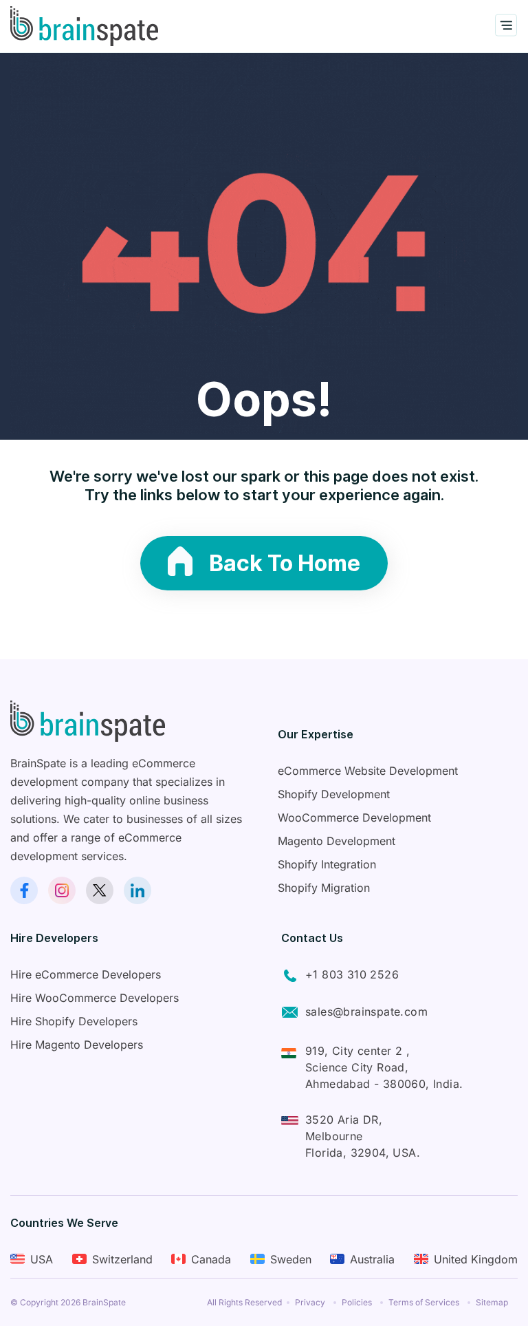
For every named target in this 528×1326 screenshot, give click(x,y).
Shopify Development (334, 794)
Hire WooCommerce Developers (94, 998)
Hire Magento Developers (76, 1044)
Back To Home (284, 563)
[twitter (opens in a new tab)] (99, 890)
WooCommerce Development (354, 817)
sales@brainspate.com (366, 1011)
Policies (357, 1302)
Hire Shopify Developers (74, 1021)
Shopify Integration (327, 864)
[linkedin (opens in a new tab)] (137, 890)
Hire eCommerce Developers (85, 974)
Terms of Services (423, 1302)
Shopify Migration (324, 888)
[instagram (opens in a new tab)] (62, 890)
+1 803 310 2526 (352, 974)
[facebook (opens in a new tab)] (24, 890)
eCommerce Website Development (368, 771)
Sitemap (492, 1302)
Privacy (310, 1302)
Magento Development (336, 841)
